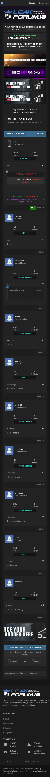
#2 (43, 240)
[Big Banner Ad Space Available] (25, 110)
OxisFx (37, 751)
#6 (43, 428)
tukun (17, 538)
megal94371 (20, 449)
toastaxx (18, 216)
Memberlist (9, 723)
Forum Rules (37, 762)
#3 (43, 284)
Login (32, 3)
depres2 (18, 361)
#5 (43, 384)
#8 (43, 517)
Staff (7, 719)
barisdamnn (19, 261)
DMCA (26, 762)
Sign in (36, 662)
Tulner (17, 317)
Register (43, 3)
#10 (42, 605)
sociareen (19, 493)
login (29, 179)
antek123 (18, 405)
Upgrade (8, 733)
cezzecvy (18, 582)
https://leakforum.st (19, 38)
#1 (43, 165)
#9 (43, 561)
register (21, 179)
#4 (43, 340)
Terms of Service (14, 762)
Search (8, 728)
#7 (43, 472)
